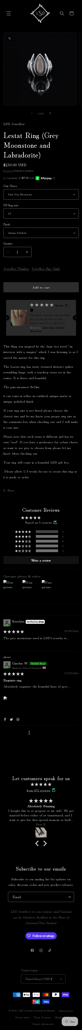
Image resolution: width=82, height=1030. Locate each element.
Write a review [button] (41, 560)
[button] (9, 13)
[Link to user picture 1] (12, 705)
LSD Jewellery (26, 1010)
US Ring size (11, 205)
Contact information (43, 1023)
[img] (13, 631)
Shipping (7, 170)
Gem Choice (10, 186)
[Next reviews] (75, 317)
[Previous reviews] (6, 317)
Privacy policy (22, 1017)
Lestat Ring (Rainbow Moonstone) (36, 656)
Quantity (8, 243)
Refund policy (66, 1010)
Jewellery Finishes (16, 268)
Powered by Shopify (45, 1010)
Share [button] (11, 490)
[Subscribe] (69, 897)
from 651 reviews (39, 790)
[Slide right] (50, 113)
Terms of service (42, 1017)
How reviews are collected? (22, 744)
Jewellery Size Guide (46, 268)
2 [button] (36, 732)
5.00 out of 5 (52, 517)
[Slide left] (31, 113)
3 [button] (42, 732)
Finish (6, 224)
